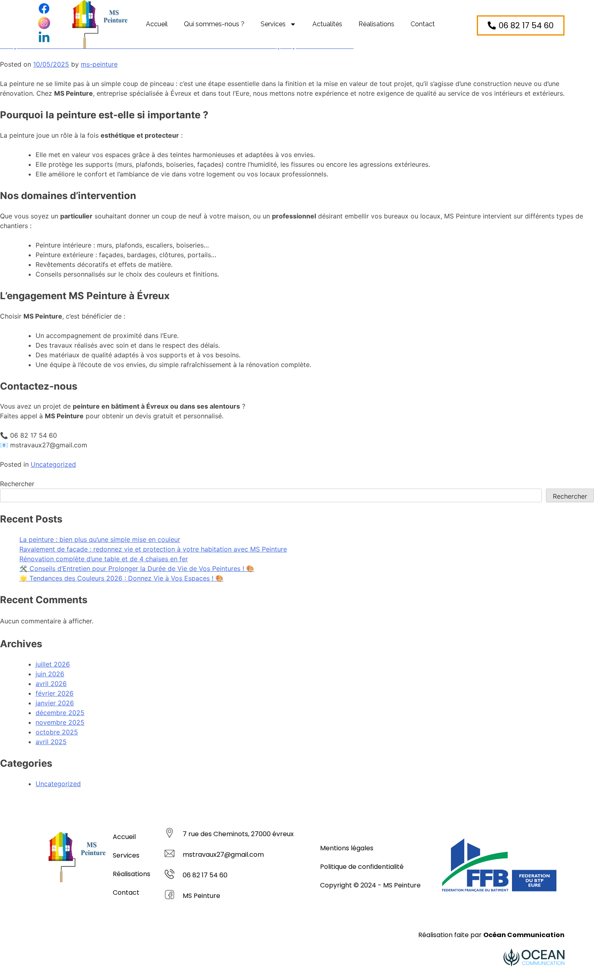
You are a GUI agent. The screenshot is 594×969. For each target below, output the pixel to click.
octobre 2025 (57, 732)
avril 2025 (51, 742)
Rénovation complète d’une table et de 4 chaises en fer (103, 559)
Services (273, 24)
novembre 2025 (60, 722)
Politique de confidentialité (362, 866)
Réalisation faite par (491, 935)
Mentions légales (346, 848)
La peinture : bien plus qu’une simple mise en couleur (99, 539)
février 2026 (55, 693)
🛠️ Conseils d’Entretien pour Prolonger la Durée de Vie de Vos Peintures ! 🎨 (136, 568)
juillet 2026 (53, 664)
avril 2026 (51, 684)
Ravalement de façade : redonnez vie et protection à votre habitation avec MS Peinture (153, 549)
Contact (423, 24)
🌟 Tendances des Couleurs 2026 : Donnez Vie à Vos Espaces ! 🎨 (121, 578)
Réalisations (376, 24)
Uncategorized (53, 464)
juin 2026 (50, 674)
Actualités (327, 24)
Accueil (157, 24)
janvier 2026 (55, 703)
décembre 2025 (60, 713)
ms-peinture (99, 64)
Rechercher (17, 484)
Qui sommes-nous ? (214, 24)
